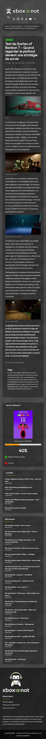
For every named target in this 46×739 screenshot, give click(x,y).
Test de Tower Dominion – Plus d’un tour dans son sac (22, 548)
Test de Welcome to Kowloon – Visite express (19, 624)
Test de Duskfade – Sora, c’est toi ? (16, 587)
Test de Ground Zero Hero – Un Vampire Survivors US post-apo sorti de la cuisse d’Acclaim (22, 568)
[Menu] (8, 17)
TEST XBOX (9, 40)
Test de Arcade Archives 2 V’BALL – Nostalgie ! (20, 554)
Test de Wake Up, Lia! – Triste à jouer (17, 618)
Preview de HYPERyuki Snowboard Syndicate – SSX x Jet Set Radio (22, 501)
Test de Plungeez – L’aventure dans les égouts (19, 630)
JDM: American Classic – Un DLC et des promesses (21, 493)
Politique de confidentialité (11, 705)
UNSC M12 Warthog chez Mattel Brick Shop (18, 487)
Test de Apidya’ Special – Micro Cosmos (18, 525)
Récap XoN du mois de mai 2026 (15, 508)
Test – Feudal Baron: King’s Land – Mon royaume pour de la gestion (22, 644)
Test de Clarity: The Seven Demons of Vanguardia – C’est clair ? (21, 602)
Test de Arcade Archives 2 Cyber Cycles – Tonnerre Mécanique (21, 533)
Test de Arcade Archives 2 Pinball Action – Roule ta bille (22, 560)
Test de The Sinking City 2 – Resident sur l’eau (19, 581)
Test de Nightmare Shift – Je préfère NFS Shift (20, 636)
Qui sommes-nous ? (9, 708)
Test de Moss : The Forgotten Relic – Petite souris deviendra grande (20, 611)
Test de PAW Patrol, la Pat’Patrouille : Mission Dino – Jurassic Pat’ (21, 652)
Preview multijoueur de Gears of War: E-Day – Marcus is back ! (23, 480)
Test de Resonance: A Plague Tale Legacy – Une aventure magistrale (20, 541)
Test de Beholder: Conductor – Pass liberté (18, 575)
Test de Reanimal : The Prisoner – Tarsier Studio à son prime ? (22, 594)
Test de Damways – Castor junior (15, 659)
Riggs (9, 369)
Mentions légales (8, 702)
